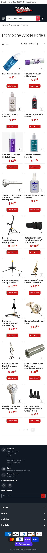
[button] (3, 18)
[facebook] (3, 485)
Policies (5, 519)
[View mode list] (7, 44)
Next (33, 430)
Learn (4, 513)
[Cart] (43, 18)
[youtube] (10, 485)
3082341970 (11, 476)
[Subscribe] (43, 496)
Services (5, 507)
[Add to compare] (19, 68)
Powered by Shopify (31, 550)
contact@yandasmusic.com (18, 471)
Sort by (24, 44)
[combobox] (23, 18)
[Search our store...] (38, 18)
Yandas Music (20, 550)
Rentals (5, 525)
